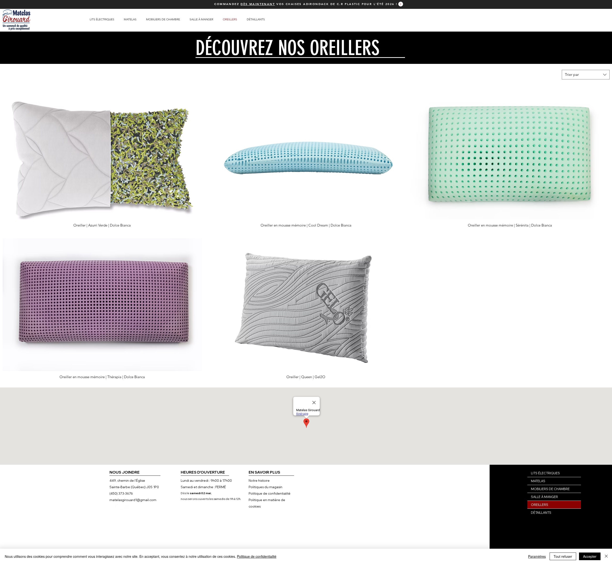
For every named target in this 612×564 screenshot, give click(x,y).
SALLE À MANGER (544, 497)
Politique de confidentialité (256, 556)
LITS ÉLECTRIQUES (545, 473)
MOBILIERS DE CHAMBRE (550, 489)
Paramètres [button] (537, 556)
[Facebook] (113, 507)
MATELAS (538, 481)
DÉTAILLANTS (541, 512)
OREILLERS (539, 505)
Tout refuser (563, 556)
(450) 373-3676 (121, 493)
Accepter (589, 556)
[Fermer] (606, 556)
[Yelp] (119, 507)
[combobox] (586, 74)
